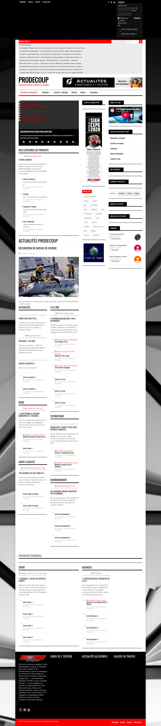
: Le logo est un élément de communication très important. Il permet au (51, 66)
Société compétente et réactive (118, 257)
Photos (74, 93)
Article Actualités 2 (27, 364)
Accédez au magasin (117, 143)
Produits (45, 93)
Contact (37, 2)
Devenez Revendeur (116, 154)
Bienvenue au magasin (117, 138)
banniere (96, 235)
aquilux (86, 235)
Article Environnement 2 (62, 526)
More (76, 143)
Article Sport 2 (28, 614)
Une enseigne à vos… (61, 342)
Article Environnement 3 (62, 538)
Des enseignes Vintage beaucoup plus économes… (63, 493)
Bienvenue (23, 2)
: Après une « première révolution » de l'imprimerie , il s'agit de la (48, 60)
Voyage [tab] (129, 193)
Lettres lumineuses (29, 179)
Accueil (30, 2)
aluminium (94, 205)
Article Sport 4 (28, 637)
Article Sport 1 (28, 602)
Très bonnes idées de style (116, 234)
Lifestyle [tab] (112, 193)
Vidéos (83, 93)
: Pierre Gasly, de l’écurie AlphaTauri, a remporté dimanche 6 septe (50, 63)
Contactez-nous (115, 159)
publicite (99, 214)
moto (86, 222)
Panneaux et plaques (29, 207)
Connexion (113, 149)
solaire (95, 201)
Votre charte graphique (62, 368)
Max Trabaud (114, 250)
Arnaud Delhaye (115, 261)
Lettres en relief (25, 160)
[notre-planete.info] (93, 252)
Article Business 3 (92, 616)
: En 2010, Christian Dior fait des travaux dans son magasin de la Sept (51, 72)
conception (88, 218)
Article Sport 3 (28, 626)
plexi (85, 209)
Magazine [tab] (121, 193)
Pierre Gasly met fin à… (28, 319)
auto (85, 231)
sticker (86, 201)
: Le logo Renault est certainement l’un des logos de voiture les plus (50, 54)
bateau (93, 231)
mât (102, 209)
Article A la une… (60, 379)
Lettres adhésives (28, 222)
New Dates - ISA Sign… (27, 341)
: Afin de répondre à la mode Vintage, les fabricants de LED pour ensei (51, 48)
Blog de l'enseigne (61, 93)
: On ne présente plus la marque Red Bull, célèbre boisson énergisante (50, 51)
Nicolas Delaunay (115, 239)
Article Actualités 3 (29, 377)
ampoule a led (98, 226)
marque (94, 222)
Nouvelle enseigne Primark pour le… (34, 437)
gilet (85, 205)
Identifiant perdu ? (129, 34)
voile (97, 218)
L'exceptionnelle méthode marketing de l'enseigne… (29, 415)
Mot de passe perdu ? (128, 30)
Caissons (26, 194)
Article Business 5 (92, 639)
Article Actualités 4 (29, 389)
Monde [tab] (137, 193)
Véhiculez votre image (62, 356)
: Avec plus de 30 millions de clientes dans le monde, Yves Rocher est (50, 69)
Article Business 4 (92, 628)
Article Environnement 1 (62, 514)
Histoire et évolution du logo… (64, 453)
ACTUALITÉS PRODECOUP (29, 93)
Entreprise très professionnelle (117, 245)
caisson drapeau (90, 197)
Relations (94, 93)
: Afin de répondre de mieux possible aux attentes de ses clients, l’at (50, 57)
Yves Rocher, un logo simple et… (32, 473)
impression (88, 214)
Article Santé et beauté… (31, 494)
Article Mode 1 (28, 448)
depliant (94, 209)
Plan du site (46, 2)
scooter (86, 226)
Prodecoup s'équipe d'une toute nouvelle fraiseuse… (63, 429)
